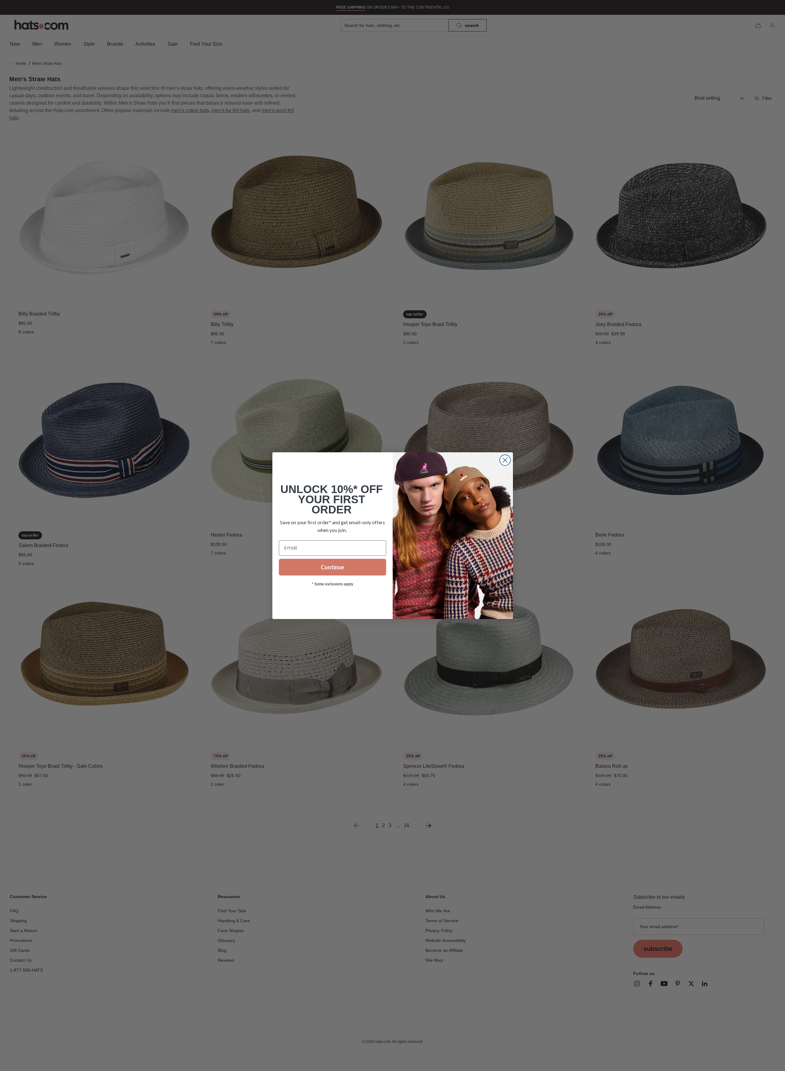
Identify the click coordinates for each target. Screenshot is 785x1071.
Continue (332, 567)
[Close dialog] (505, 460)
